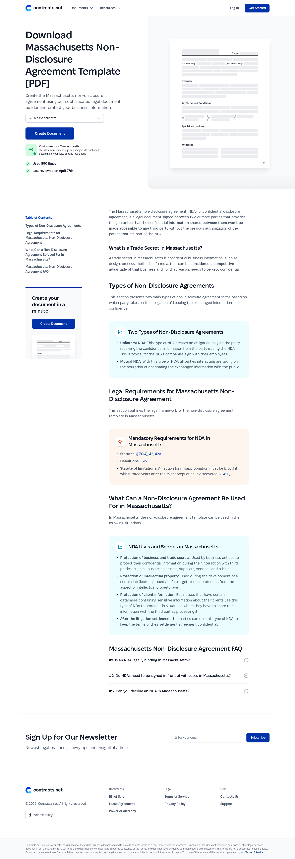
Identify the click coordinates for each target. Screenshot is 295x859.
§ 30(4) (141, 454)
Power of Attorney (122, 811)
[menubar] (234, 8)
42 (151, 454)
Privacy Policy (175, 804)
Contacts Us (229, 796)
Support (226, 804)
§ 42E (224, 474)
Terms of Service (177, 796)
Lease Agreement (122, 804)
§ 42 (143, 461)
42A (158, 454)
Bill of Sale (116, 796)
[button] (44, 8)
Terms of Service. (254, 852)
